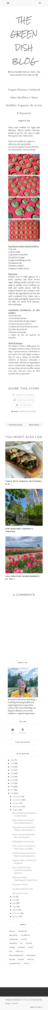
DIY (21, 943)
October (16, 803)
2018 (12, 787)
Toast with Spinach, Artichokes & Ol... (23, 482)
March (15, 910)
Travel (26, 963)
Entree (12, 947)
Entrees (21, 947)
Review (21, 959)
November (17, 800)
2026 (12, 760)
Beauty (12, 931)
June (14, 900)
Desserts (13, 943)
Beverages (22, 931)
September (17, 807)
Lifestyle (19, 951)
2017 (12, 790)
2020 (12, 780)
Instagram (22, 733)
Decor (24, 939)
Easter (29, 943)
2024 (12, 767)
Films (30, 947)
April (15, 907)
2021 (12, 777)
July (14, 897)
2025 (12, 763)
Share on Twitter (25, 400)
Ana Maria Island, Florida (22, 889)
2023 (12, 770)
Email (12, 733)
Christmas (13, 939)
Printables (31, 955)
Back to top (36, 1007)
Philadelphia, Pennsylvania (23, 842)
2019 (12, 783)
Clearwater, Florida (20, 885)
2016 (12, 793)
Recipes (12, 959)
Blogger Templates (12, 1003)
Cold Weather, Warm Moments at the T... (22, 577)
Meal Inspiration (16, 955)
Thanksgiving (15, 963)
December (17, 797)
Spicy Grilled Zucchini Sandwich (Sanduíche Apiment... (22, 870)
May (14, 903)
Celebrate (25, 935)
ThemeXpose (25, 1000)
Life (28, 411)
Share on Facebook (24, 395)
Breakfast (22, 411)
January (16, 916)
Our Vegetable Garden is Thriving (19, 530)
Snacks (33, 411)
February (16, 913)
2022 (12, 773)
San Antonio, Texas (20, 893)
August (16, 810)
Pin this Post (25, 405)
